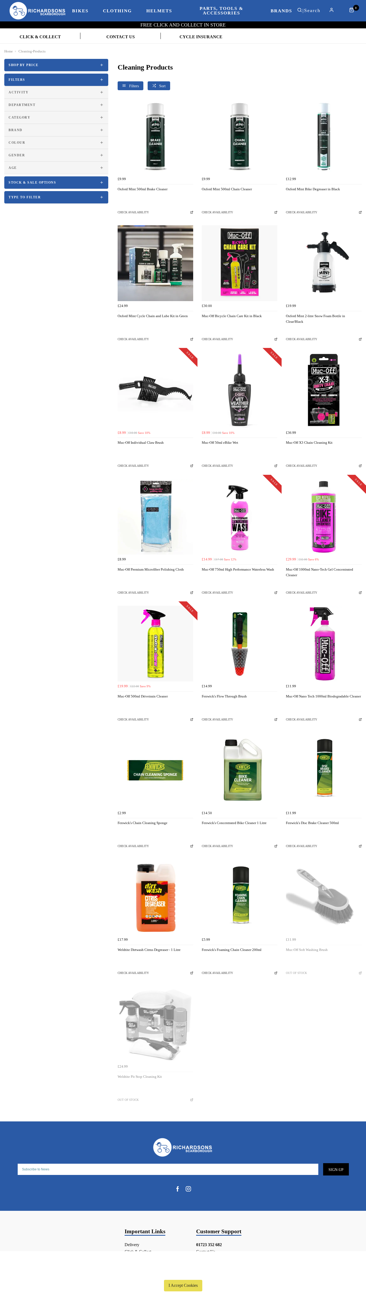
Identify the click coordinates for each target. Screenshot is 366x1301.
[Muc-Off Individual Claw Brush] (155, 390)
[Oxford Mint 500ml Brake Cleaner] (155, 136)
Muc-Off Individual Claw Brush (141, 443)
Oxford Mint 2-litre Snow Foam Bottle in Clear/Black (315, 319)
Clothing (117, 11)
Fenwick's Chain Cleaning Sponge (142, 823)
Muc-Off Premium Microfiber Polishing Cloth (151, 569)
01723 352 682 (209, 1244)
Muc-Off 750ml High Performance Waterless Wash (238, 569)
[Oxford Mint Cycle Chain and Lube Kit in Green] (155, 263)
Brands (281, 11)
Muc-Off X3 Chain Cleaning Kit (309, 443)
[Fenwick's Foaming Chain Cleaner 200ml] (239, 897)
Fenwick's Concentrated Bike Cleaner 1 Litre (234, 823)
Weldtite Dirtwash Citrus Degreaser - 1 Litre (149, 950)
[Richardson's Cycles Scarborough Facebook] (177, 1189)
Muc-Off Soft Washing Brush (307, 950)
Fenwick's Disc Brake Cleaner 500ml (312, 823)
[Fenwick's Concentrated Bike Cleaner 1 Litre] (239, 770)
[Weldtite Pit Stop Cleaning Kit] (155, 1023)
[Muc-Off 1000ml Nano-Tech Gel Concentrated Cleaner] (323, 517)
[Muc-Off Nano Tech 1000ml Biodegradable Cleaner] (323, 643)
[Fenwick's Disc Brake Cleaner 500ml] (323, 770)
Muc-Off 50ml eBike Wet (220, 443)
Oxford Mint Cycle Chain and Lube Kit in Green (153, 316)
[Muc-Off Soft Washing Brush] (323, 897)
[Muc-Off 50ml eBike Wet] (239, 390)
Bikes (80, 11)
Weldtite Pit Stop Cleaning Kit (140, 1077)
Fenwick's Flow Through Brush (224, 696)
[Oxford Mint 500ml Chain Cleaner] (239, 136)
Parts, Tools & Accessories (221, 10)
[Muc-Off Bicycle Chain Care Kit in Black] (239, 263)
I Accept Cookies (183, 1285)
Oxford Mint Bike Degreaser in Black (313, 189)
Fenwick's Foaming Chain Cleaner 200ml (232, 950)
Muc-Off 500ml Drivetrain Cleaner (143, 696)
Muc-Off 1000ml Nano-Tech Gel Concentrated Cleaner (319, 572)
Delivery (132, 1244)
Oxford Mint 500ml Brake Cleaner (142, 189)
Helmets (159, 11)
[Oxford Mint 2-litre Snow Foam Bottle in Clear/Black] (323, 263)
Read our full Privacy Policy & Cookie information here (183, 1273)
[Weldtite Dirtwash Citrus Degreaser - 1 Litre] (155, 897)
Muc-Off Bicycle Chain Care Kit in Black (232, 316)
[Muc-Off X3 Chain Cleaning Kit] (323, 390)
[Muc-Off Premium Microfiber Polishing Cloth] (155, 517)
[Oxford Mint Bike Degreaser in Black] (323, 136)
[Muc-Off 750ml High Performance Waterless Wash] (239, 517)
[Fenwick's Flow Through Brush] (239, 643)
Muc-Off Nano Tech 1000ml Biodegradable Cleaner (323, 696)
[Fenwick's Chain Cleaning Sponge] (155, 770)
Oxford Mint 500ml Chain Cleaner (227, 189)
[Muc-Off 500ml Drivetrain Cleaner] (155, 643)
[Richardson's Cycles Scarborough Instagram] (188, 1189)
